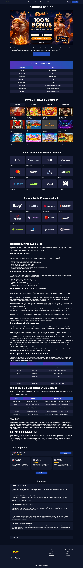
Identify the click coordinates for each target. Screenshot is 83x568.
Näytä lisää (41, 472)
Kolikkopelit (64, 104)
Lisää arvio (66, 453)
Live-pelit (33, 104)
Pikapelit (48, 104)
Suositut (17, 104)
